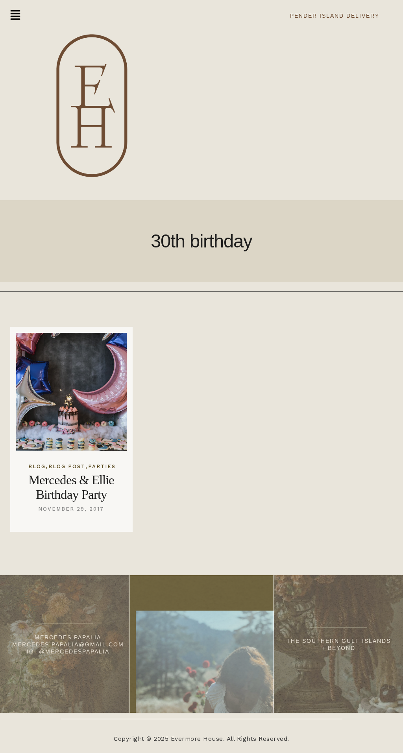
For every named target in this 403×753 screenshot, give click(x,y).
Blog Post (66, 466)
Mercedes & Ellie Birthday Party (71, 487)
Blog (37, 466)
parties (102, 466)
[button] (15, 15)
